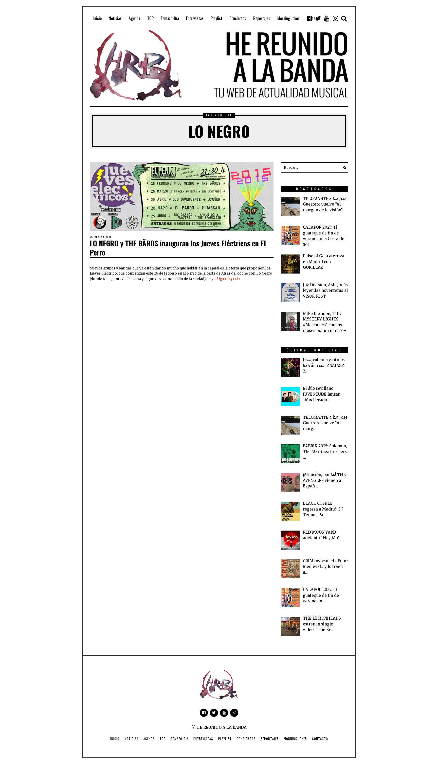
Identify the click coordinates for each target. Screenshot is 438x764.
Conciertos (246, 738)
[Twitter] (318, 18)
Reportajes (270, 738)
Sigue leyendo (228, 278)
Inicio (114, 738)
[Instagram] (335, 18)
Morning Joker (295, 738)
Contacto (320, 738)
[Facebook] (309, 18)
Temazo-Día (179, 738)
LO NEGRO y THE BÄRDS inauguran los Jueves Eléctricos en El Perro (178, 248)
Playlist (225, 738)
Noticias (131, 738)
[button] (343, 167)
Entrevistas (203, 738)
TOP (163, 738)
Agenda (149, 738)
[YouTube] (326, 18)
